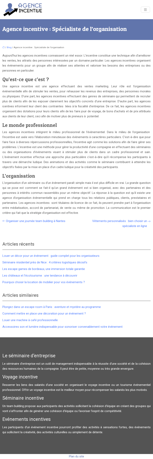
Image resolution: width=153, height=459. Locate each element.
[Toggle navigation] (145, 10)
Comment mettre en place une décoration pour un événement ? (44, 313)
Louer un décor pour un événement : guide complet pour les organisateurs (50, 256)
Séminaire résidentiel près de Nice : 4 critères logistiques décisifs (44, 262)
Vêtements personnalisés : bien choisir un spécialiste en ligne (119, 223)
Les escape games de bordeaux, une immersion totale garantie (43, 269)
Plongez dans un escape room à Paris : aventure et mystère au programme (51, 307)
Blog (9, 47)
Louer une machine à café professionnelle (30, 320)
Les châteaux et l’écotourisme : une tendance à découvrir (39, 275)
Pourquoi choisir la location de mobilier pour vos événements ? (43, 282)
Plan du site (76, 456)
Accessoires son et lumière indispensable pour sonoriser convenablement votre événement (62, 327)
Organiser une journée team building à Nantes (35, 221)
